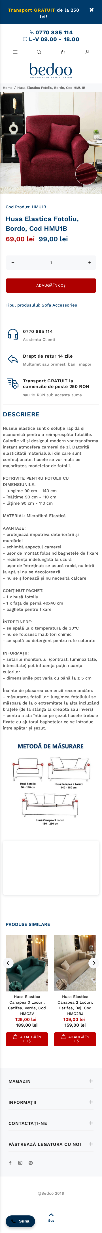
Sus (51, 1220)
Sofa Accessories (59, 305)
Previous (8, 963)
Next (93, 963)
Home (7, 88)
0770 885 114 (54, 32)
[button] (20, 1221)
